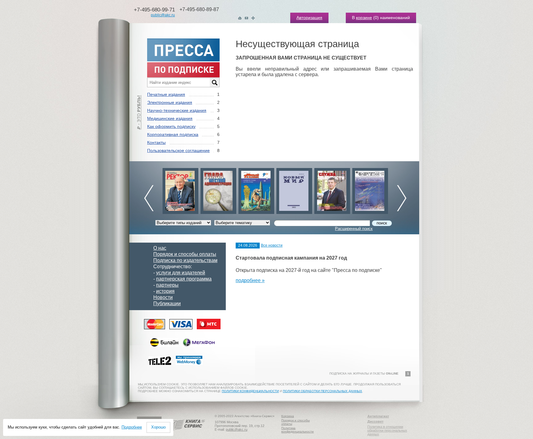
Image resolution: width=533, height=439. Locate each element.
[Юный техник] (256, 189)
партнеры (167, 285)
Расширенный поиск (354, 228)
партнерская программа (184, 278)
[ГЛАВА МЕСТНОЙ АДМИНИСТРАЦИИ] (218, 189)
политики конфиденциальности (250, 391)
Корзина (287, 416)
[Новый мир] (294, 189)
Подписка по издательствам (185, 260)
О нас (159, 248)
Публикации (167, 303)
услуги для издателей (180, 272)
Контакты (156, 142)
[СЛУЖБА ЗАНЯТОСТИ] (332, 189)
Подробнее (132, 427)
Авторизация (309, 17)
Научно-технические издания (176, 110)
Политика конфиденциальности (297, 429)
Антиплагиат (378, 416)
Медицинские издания (169, 118)
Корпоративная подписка (172, 134)
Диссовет (375, 421)
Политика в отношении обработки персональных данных (387, 430)
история (165, 291)
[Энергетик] (370, 189)
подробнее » (250, 280)
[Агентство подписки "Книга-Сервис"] (186, 432)
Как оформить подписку (171, 126)
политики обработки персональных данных (322, 391)
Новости (163, 297)
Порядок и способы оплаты (184, 254)
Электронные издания (169, 102)
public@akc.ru (163, 15)
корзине (364, 17)
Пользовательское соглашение (178, 150)
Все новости (272, 245)
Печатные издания (166, 94)
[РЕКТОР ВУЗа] (180, 189)
